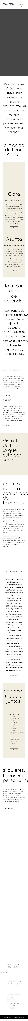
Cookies (9, 1001)
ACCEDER (22, 4)
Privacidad (10, 999)
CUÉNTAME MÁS (8, 808)
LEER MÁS (14, 227)
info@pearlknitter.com (14, 994)
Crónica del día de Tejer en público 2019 (13, 827)
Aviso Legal (10, 997)
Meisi (22, 1017)
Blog (13, 832)
